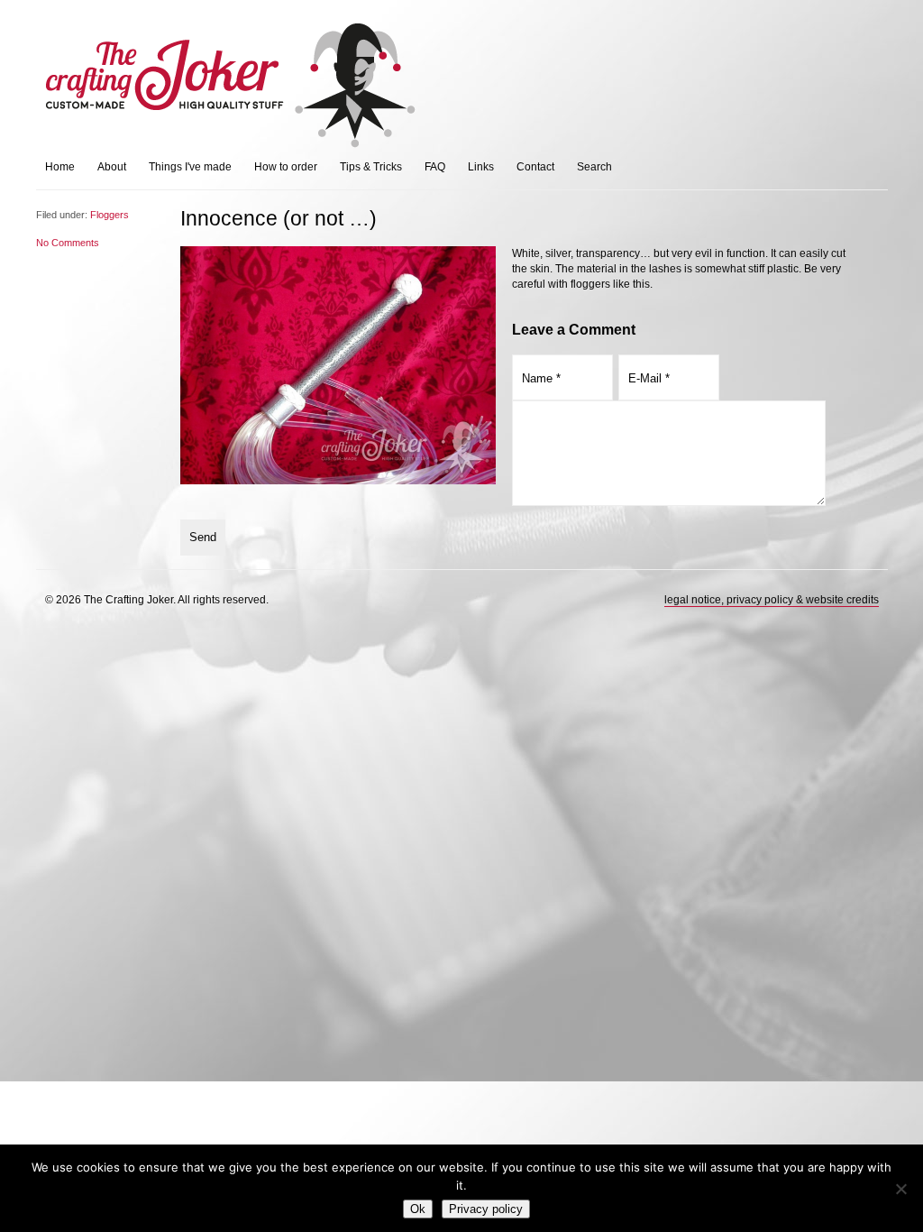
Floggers (109, 214)
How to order (285, 167)
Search (594, 167)
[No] (900, 1189)
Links (481, 167)
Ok (417, 1209)
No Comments (67, 242)
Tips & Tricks (371, 167)
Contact (535, 167)
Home (60, 167)
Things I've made (190, 167)
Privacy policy (486, 1209)
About (111, 167)
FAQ (435, 167)
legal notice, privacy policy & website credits (771, 599)
